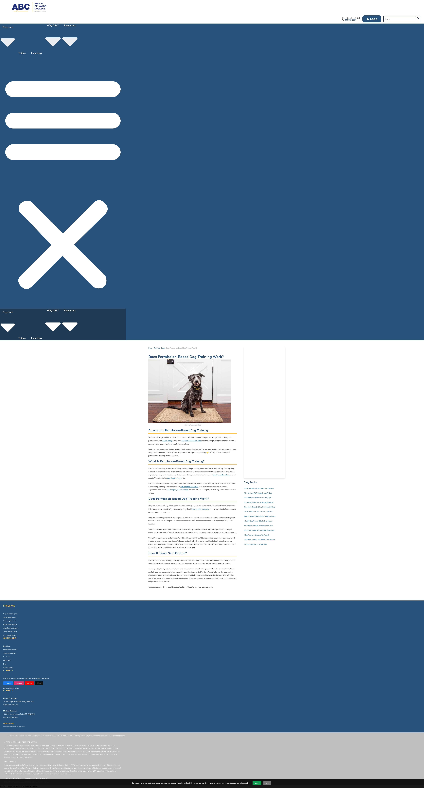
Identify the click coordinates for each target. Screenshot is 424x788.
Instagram (19, 683)
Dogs (163, 348)
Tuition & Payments (9, 653)
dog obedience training (256, 544)
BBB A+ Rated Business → (11, 688)
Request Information (10, 650)
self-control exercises (189, 487)
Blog (4, 664)
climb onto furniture (221, 475)
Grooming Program (9, 621)
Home (150, 348)
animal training (253, 540)
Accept (257, 783)
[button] (63, 182)
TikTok (38, 683)
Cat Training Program (10, 624)
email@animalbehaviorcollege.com (14, 726)
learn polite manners (200, 509)
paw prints (262, 488)
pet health (251, 525)
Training (157, 348)
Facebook (8, 683)
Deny (267, 783)
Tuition (22, 53)
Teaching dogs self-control (177, 490)
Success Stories (8, 667)
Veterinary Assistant (9, 617)
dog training (167, 441)
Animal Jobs (261, 516)
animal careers (263, 498)
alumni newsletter (260, 512)
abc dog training (261, 502)
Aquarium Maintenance (10, 628)
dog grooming (265, 507)
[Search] (418, 18)
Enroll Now (6, 646)
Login (373, 18)
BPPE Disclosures (65, 735)
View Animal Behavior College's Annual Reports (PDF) (26, 778)
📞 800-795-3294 (349, 20)
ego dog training (173, 478)
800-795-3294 (8, 723)
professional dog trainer (192, 441)
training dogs (262, 493)
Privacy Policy (79, 735)
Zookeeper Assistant (10, 631)
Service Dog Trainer (9, 635)
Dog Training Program (10, 614)
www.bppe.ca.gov (100, 745)
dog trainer (255, 521)
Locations (36, 53)
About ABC (7, 660)
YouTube (29, 683)
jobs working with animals (257, 530)
